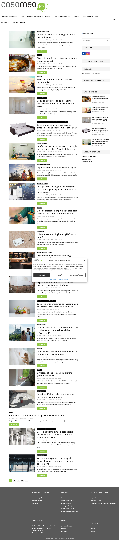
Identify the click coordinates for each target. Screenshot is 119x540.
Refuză (59, 275)
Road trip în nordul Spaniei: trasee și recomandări (100, 108)
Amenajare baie (41, 428)
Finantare (39, 207)
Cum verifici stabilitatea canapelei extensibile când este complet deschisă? (100, 130)
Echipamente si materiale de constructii (103, 503)
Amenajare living (41, 122)
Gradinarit (35, 503)
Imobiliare (65, 122)
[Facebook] (113, 19)
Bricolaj (63, 498)
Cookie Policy (53, 279)
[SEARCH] (108, 40)
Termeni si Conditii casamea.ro (41, 533)
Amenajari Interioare (8, 17)
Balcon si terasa (41, 391)
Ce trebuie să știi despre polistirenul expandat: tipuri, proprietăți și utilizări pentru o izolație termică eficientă (55, 282)
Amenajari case (86, 159)
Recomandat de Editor (90, 17)
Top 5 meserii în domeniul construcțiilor (57, 167)
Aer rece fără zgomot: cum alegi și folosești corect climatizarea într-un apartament (55, 461)
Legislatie (64, 531)
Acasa (22, 17)
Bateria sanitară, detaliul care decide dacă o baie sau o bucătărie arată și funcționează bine (55, 435)
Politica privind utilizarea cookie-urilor (44, 526)
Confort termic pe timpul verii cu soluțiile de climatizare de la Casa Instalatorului (100, 141)
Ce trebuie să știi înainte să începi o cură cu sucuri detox (37, 415)
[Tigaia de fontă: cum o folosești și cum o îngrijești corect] (86, 99)
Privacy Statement (63, 279)
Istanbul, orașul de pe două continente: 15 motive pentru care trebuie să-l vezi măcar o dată (57, 330)
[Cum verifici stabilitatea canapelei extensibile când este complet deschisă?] (86, 131)
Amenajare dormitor (67, 508)
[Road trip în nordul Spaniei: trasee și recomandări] (86, 110)
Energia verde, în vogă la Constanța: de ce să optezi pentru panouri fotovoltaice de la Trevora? (56, 189)
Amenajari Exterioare (33, 17)
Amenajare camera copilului (69, 511)
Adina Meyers (41, 40)
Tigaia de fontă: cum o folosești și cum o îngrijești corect (100, 98)
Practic (47, 17)
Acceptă (42, 275)
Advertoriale (40, 231)
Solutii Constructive (51, 300)
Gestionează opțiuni (77, 275)
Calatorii (93, 531)
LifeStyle (39, 55)
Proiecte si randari (96, 500)
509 (22, 480)
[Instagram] (115, 19)
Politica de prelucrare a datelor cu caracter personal (42, 529)
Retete (93, 528)
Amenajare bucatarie (42, 252)
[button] (85, 261)
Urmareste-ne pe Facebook (94, 80)
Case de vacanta (41, 324)
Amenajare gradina (38, 498)
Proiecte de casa (45, 164)
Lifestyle (76, 17)
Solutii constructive (62, 17)
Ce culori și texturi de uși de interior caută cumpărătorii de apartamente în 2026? (56, 104)
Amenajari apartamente (42, 31)
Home (60, 122)
